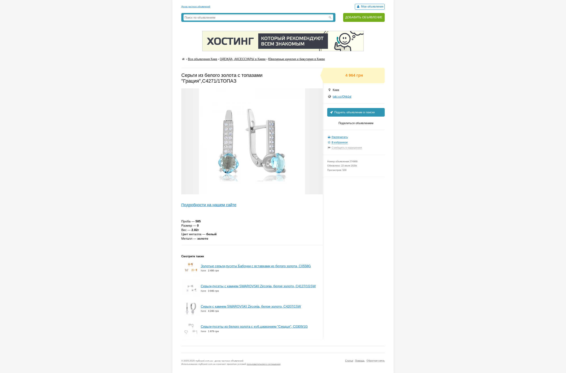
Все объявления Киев (202, 59)
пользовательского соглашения (263, 364)
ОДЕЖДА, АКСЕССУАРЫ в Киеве (243, 59)
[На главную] (183, 59)
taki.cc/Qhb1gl (342, 96)
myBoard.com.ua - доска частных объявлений (219, 361)
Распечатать (340, 137)
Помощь (360, 360)
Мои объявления (371, 6)
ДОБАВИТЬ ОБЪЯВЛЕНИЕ (363, 17)
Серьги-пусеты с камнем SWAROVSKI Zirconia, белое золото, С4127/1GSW (258, 286)
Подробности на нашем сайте (208, 205)
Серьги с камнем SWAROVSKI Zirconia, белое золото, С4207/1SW (251, 306)
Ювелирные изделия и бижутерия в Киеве (296, 59)
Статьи (349, 360)
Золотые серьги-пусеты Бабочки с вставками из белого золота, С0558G (256, 266)
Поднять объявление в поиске (354, 112)
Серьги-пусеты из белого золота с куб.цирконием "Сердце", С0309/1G (254, 326)
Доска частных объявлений (195, 6)
